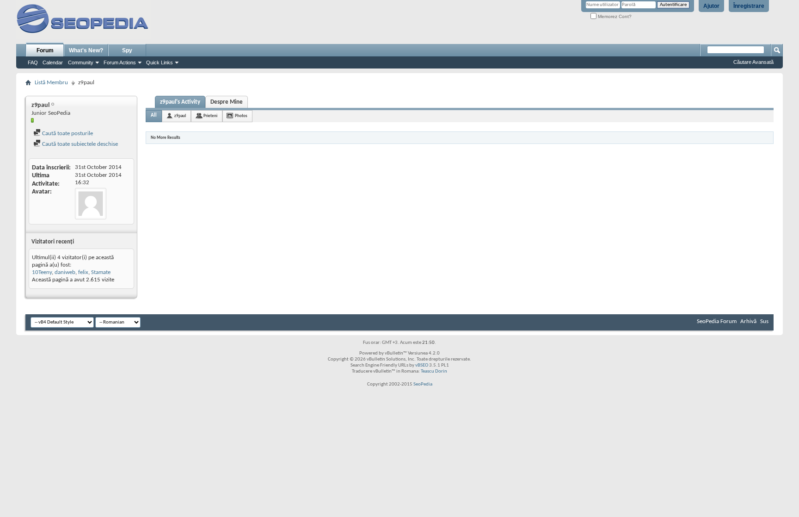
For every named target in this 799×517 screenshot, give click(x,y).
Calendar (53, 62)
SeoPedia (422, 384)
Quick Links (159, 62)
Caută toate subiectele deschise (79, 144)
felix (83, 272)
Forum (45, 50)
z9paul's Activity (180, 102)
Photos (241, 116)
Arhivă (748, 321)
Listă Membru (51, 83)
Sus (764, 321)
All (154, 115)
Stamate (101, 272)
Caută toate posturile (67, 134)
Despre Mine (226, 102)
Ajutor (711, 6)
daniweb (65, 272)
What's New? (86, 50)
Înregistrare (748, 6)
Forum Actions (120, 62)
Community (80, 62)
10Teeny (42, 272)
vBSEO (421, 365)
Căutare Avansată (753, 62)
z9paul (180, 116)
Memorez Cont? (614, 16)
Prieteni (210, 116)
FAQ (33, 62)
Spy (127, 50)
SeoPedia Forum (717, 321)
